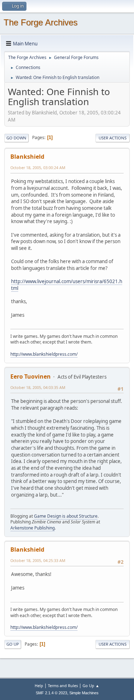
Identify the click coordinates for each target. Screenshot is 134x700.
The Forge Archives (41, 22)
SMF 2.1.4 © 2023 (51, 693)
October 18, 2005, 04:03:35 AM (37, 387)
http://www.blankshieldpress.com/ (44, 354)
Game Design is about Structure (66, 516)
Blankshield (27, 157)
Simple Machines (84, 693)
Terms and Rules (63, 685)
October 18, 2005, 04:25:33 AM (37, 560)
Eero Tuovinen (30, 376)
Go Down (16, 138)
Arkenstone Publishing (32, 528)
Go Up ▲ (91, 685)
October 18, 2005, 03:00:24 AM (37, 167)
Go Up (12, 644)
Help (39, 685)
